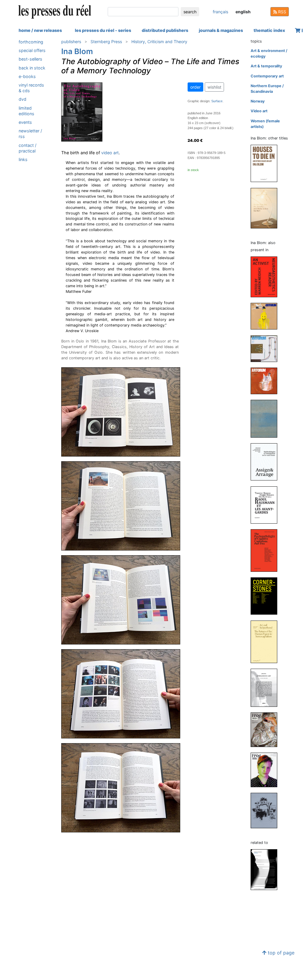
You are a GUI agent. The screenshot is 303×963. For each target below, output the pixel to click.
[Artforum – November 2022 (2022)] (266, 316)
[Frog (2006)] (266, 729)
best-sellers (30, 58)
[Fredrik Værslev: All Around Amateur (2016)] (266, 418)
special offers (32, 50)
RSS (281, 11)
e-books (27, 76)
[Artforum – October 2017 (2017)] (266, 380)
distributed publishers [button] (165, 30)
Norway (258, 101)
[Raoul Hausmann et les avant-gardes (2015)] (266, 504)
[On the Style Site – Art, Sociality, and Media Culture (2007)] (266, 208)
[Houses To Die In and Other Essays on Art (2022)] (266, 163)
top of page (280, 953)
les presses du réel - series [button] (103, 30)
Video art (259, 111)
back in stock (32, 67)
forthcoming (31, 41)
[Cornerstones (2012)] (266, 596)
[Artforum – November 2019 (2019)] (266, 348)
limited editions (26, 110)
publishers (71, 41)
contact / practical (27, 148)
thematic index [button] (269, 30)
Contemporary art (267, 76)
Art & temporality (266, 66)
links (23, 159)
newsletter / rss (30, 133)
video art (110, 152)
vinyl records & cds (31, 87)
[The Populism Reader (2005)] (266, 810)
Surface (217, 101)
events (25, 122)
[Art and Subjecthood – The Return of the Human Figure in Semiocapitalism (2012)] (266, 641)
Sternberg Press (106, 41)
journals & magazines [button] (221, 30)
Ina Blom (77, 51)
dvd (22, 99)
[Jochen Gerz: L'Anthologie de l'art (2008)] (266, 687)
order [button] (195, 87)
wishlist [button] (214, 87)
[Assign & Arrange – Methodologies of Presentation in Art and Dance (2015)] (266, 461)
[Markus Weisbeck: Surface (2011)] (266, 869)
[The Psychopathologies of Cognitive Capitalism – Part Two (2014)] (266, 550)
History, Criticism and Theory (159, 41)
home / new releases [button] (40, 30)
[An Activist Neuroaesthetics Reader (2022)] (266, 277)
